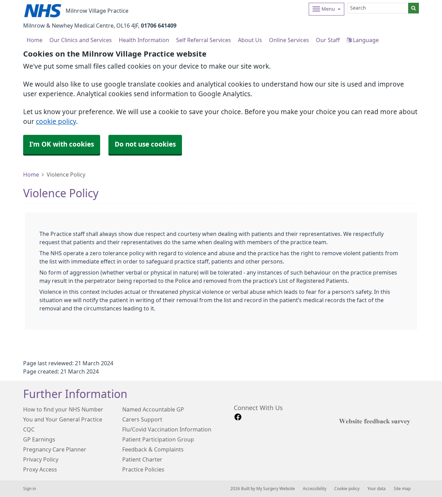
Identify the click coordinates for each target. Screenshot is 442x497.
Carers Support (142, 419)
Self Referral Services (203, 40)
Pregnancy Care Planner (54, 449)
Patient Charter (142, 459)
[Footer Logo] (376, 421)
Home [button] (34, 40)
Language (365, 40)
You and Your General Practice (62, 419)
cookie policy (56, 121)
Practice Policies (143, 469)
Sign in (29, 489)
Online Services (289, 40)
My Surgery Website (275, 489)
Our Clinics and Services (80, 40)
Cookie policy (346, 489)
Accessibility (314, 489)
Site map (402, 489)
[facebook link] (238, 417)
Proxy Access (40, 469)
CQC (29, 429)
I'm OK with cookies (61, 144)
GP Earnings (39, 439)
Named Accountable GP (153, 409)
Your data (376, 489)
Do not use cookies (145, 144)
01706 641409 (158, 25)
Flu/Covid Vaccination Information (166, 429)
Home (31, 174)
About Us (250, 40)
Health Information (144, 40)
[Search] (413, 8)
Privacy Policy (40, 459)
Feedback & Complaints (153, 449)
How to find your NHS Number (63, 409)
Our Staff (328, 40)
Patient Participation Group (158, 439)
